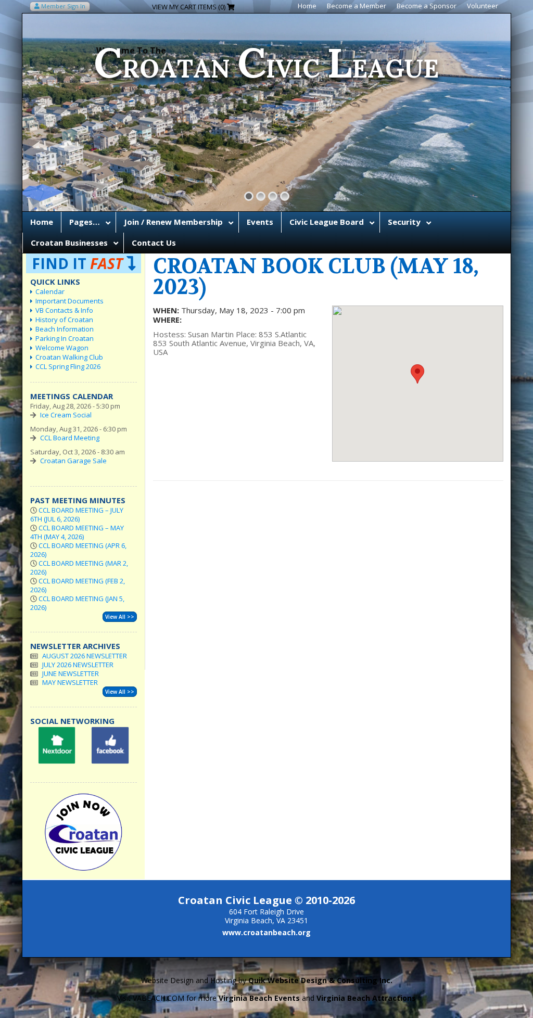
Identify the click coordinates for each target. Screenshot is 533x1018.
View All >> (119, 616)
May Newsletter (70, 682)
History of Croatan (64, 319)
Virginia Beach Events (259, 998)
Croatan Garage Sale (73, 460)
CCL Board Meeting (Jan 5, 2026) (77, 603)
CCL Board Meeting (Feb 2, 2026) (77, 585)
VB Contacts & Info (64, 310)
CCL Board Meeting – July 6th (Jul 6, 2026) (76, 514)
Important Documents (69, 301)
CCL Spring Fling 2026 (67, 366)
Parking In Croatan (64, 338)
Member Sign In (62, 6)
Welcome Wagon (61, 347)
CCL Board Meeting (69, 437)
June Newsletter (70, 673)
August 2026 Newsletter (84, 655)
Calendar (50, 291)
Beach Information (64, 329)
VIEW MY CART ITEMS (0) (189, 6)
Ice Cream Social (66, 414)
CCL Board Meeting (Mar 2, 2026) (79, 567)
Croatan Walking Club (69, 357)
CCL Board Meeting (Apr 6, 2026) (78, 550)
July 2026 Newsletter (77, 664)
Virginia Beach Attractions (366, 998)
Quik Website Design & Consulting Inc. (320, 980)
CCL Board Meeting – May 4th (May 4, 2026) (77, 532)
